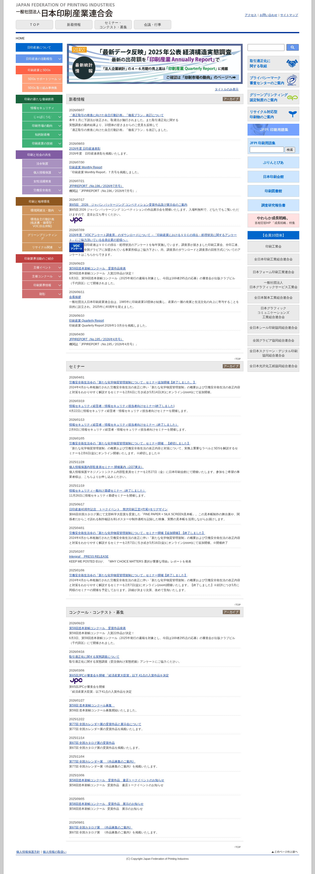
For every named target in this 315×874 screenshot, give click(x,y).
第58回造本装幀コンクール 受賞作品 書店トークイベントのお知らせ (116, 780)
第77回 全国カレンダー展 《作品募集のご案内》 (102, 761)
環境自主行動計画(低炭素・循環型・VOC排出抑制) (42, 223)
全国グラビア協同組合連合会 (273, 340)
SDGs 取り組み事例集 (42, 88)
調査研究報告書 (273, 205)
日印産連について (39, 47)
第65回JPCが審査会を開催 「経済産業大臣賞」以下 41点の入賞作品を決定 (119, 675)
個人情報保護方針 (28, 852)
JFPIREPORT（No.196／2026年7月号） (96, 186)
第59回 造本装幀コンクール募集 (92, 705)
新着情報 (74, 25)
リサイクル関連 (42, 247)
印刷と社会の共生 (39, 154)
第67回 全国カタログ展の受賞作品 (92, 743)
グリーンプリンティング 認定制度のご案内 (269, 97)
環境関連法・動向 (42, 210)
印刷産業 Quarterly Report (86, 320)
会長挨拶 (75, 297)
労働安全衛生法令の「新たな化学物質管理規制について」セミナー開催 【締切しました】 (129, 443)
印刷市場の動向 (42, 125)
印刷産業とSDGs (39, 70)
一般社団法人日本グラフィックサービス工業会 (274, 285)
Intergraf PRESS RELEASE (89, 556)
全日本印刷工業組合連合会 (273, 259)
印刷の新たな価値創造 (39, 99)
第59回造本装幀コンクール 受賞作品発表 (97, 268)
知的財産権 (42, 134)
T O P (34, 25)
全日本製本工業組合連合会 (273, 297)
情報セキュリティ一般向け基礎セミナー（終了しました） (107, 490)
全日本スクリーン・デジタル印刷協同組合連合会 (274, 353)
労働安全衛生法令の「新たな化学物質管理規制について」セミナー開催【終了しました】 (128, 575)
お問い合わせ (268, 15)
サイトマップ (289, 15)
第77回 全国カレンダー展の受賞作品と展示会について (105, 724)
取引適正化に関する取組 (260, 63)
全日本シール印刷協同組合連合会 (274, 327)
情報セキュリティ (42, 108)
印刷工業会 (274, 246)
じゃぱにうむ (42, 117)
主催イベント (42, 267)
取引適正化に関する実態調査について (94, 656)
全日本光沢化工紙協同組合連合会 (274, 366)
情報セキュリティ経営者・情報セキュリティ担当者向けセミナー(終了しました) (121, 406)
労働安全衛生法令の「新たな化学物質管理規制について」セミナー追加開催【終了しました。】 (132, 382)
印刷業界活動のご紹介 (39, 258)
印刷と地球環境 (39, 201)
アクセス (251, 15)
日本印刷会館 (273, 177)
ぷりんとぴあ (273, 162)
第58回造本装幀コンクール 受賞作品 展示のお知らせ (106, 804)
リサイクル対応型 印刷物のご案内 (263, 114)
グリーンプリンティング (42, 236)
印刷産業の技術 (42, 143)
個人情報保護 (42, 172)
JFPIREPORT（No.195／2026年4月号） (96, 339)
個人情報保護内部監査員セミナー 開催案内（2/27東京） (106, 467)
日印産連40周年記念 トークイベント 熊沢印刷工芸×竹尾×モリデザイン (118, 509)
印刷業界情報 (42, 285)
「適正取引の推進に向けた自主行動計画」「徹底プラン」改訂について (116, 115)
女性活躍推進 (42, 181)
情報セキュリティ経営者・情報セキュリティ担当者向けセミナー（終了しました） (123, 424)
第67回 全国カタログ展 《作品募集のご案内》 (100, 827)
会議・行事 (152, 25)
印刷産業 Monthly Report (85, 167)
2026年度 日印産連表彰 (84, 148)
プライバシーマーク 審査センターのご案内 (267, 80)
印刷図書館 (273, 191)
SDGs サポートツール (42, 79)
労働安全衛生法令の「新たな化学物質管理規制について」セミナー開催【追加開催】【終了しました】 (137, 533)
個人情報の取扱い (54, 852)
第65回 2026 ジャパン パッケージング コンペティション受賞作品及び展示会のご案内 (128, 204)
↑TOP (237, 359)
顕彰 (42, 294)
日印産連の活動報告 (39, 59)
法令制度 (42, 163)
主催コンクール (42, 276)
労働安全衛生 (42, 190)
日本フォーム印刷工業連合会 (273, 272)
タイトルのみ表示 (226, 89)
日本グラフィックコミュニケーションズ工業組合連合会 (273, 312)
